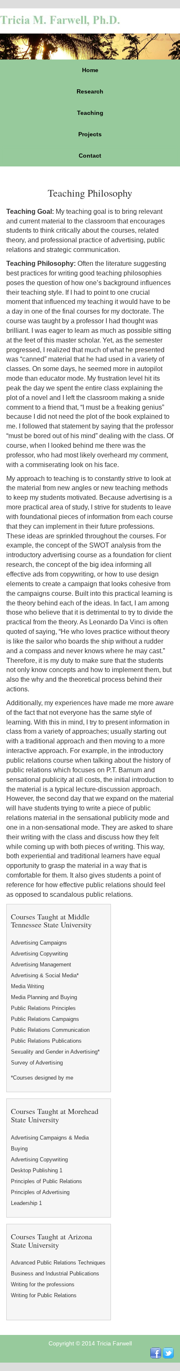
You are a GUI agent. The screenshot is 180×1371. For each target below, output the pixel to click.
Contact (90, 155)
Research (90, 91)
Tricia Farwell (114, 1343)
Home (90, 70)
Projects (90, 134)
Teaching (90, 112)
